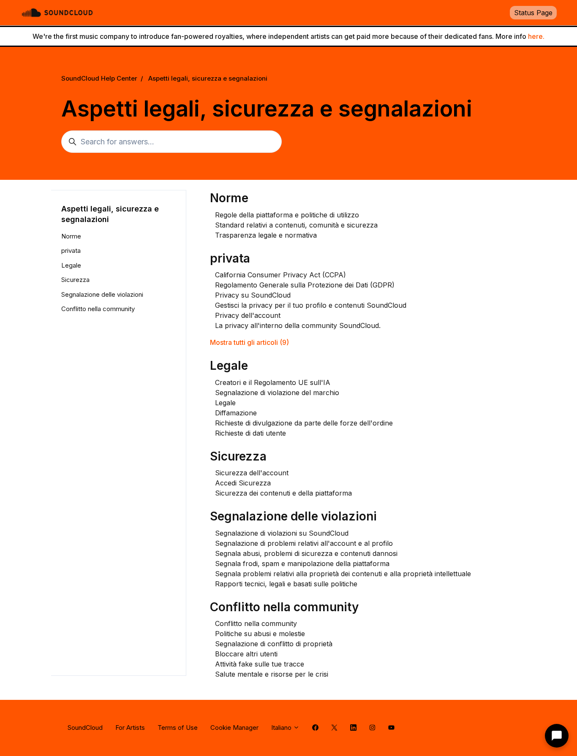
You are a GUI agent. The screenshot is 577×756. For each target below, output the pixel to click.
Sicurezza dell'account (251, 473)
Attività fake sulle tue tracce (259, 664)
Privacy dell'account (247, 315)
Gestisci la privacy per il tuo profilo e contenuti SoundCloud (310, 305)
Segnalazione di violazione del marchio (277, 392)
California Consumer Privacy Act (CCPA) (280, 275)
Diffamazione (236, 413)
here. (536, 36)
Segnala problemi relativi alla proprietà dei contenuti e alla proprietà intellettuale (343, 573)
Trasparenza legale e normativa (266, 235)
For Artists (130, 727)
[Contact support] (557, 736)
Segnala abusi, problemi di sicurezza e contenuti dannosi (306, 553)
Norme (229, 198)
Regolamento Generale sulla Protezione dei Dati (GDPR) (305, 285)
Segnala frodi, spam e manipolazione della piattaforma (302, 563)
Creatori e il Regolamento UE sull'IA (272, 382)
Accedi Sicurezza (243, 483)
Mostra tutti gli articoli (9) (249, 342)
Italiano (282, 727)
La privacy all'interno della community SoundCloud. (298, 325)
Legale (229, 365)
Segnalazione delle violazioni (293, 516)
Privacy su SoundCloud (253, 295)
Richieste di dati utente (250, 433)
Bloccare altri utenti (246, 654)
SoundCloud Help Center (99, 78)
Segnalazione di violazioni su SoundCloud (281, 533)
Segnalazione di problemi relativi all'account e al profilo (304, 543)
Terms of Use (178, 727)
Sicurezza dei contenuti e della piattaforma (283, 493)
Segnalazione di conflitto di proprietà (273, 643)
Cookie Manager (234, 727)
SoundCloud (85, 727)
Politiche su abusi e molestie (260, 633)
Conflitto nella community (284, 607)
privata (230, 258)
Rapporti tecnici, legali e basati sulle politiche (286, 584)
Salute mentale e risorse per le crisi (271, 674)
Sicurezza (238, 456)
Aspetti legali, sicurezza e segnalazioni (207, 78)
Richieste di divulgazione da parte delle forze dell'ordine (304, 423)
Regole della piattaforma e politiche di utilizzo (287, 215)
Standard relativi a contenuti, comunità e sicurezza (296, 225)
